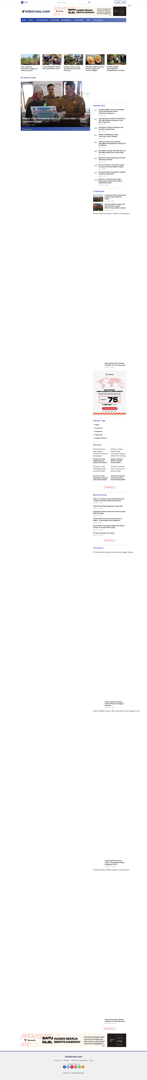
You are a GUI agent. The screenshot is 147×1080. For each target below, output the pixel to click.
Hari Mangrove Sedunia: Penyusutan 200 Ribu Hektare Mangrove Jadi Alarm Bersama (112, 120)
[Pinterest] (72, 1067)
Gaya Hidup (78, 20)
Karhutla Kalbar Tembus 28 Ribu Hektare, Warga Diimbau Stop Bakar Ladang (115, 206)
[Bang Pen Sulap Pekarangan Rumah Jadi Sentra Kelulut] (100, 469)
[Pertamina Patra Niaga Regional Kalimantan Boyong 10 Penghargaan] (100, 452)
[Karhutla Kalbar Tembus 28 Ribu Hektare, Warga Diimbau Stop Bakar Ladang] (98, 207)
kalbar (97, 425)
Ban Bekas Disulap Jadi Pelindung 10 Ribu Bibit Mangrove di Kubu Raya (112, 151)
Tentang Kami (98, 20)
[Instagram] (75, 1067)
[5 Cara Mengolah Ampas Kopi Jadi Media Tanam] (52, 59)
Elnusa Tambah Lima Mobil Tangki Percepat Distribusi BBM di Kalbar (111, 166)
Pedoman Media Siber (79, 1060)
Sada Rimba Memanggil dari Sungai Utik (108, 506)
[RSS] (83, 1067)
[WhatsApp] (79, 1067)
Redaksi (66, 1060)
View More (109, 487)
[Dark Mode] (124, 2)
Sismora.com (79, 1073)
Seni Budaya (65, 20)
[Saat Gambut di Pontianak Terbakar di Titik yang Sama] (30, 59)
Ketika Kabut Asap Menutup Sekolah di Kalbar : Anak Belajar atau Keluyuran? (107, 519)
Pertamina (98, 431)
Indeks (118, 2)
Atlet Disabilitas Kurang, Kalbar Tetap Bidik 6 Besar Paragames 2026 (114, 862)
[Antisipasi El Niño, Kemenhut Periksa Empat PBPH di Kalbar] (98, 198)
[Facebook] (64, 1067)
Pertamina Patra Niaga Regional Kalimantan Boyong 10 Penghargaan (100, 461)
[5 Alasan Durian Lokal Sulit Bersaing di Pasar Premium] (73, 59)
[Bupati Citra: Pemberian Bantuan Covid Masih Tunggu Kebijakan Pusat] (55, 104)
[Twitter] (68, 1067)
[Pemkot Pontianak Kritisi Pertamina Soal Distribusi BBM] (118, 469)
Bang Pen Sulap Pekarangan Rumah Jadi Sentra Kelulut (112, 158)
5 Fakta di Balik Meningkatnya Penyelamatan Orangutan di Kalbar (116, 68)
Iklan (91, 1060)
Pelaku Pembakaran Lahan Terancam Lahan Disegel (108, 135)
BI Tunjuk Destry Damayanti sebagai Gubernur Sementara (112, 173)
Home (24, 20)
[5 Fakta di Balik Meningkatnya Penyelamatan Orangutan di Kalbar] (116, 59)
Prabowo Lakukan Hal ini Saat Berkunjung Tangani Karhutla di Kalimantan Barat (110, 181)
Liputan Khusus (42, 20)
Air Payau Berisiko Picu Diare (103, 533)
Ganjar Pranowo (101, 438)
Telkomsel (98, 435)
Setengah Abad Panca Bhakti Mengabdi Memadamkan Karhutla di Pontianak (112, 143)
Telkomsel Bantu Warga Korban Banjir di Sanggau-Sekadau (114, 703)
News (31, 20)
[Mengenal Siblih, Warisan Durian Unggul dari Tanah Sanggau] (95, 59)
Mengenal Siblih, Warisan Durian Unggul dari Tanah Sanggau (95, 68)
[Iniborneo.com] (36, 11)
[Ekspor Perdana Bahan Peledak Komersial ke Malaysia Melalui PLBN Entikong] (118, 452)
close (129, 5)
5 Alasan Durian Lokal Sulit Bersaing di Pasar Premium (72, 68)
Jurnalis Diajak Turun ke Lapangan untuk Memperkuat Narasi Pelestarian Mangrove (111, 111)
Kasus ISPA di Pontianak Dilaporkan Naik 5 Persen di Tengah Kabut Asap (108, 526)
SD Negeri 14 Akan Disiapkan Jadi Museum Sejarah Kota (111, 128)
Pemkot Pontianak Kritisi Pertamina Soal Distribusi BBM (118, 477)
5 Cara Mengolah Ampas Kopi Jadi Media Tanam (51, 67)
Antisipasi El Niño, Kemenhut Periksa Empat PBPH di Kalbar (115, 197)
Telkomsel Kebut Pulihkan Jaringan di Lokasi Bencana (115, 1020)
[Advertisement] (137, 35)
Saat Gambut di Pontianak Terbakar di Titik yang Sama (29, 68)
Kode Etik (57, 1060)
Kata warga (54, 20)
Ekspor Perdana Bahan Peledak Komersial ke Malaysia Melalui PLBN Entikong (117, 461)
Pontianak (98, 428)
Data (88, 20)
